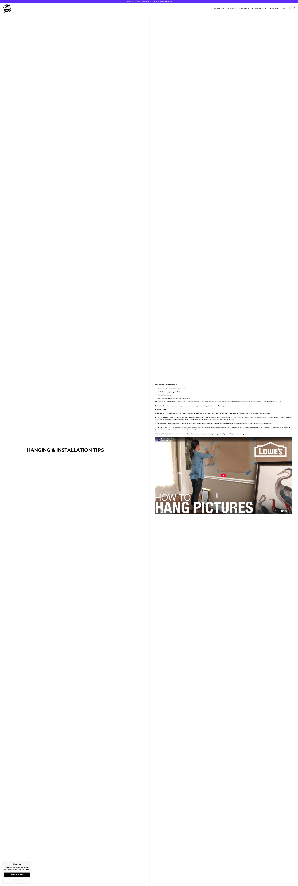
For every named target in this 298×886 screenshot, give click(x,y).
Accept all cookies (17, 874)
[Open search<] (290, 8)
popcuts (244, 434)
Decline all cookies (17, 880)
